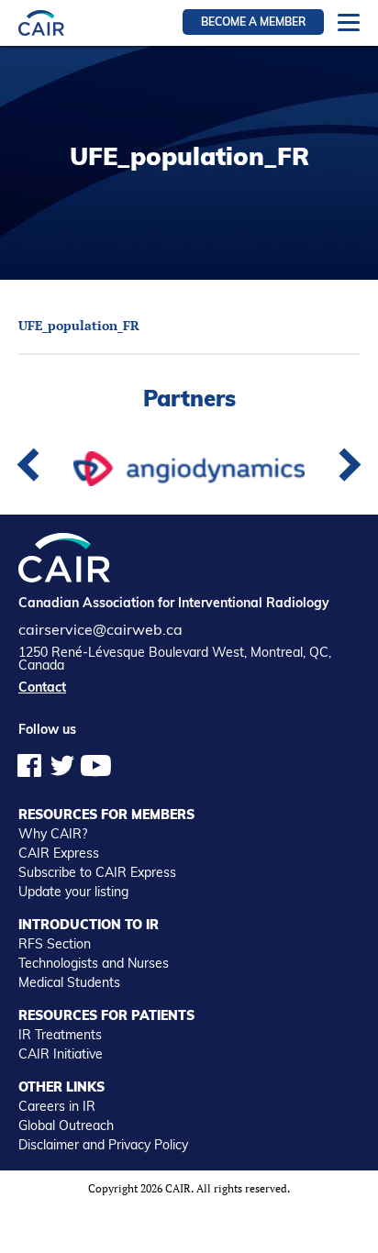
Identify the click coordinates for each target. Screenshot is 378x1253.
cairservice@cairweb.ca (100, 629)
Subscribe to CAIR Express (97, 872)
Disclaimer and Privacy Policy (103, 1145)
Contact (42, 687)
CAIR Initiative (60, 1054)
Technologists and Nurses (93, 963)
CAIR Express (58, 853)
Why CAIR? (52, 834)
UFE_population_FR (78, 325)
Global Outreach (66, 1125)
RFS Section (54, 944)
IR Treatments (60, 1034)
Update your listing (73, 891)
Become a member (253, 21)
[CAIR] (41, 22)
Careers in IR (56, 1106)
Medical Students (69, 982)
